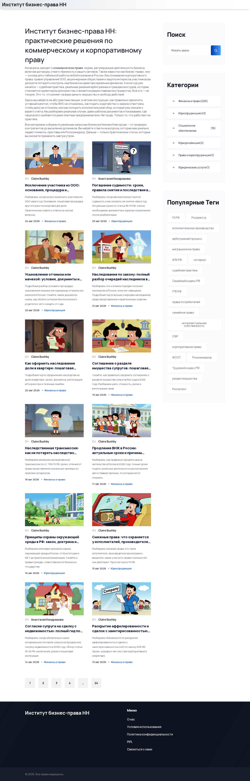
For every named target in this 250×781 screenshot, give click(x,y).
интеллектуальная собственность (194, 324)
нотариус (200, 260)
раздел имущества (184, 378)
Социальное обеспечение (197, 128)
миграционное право (186, 249)
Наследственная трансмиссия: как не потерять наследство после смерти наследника (52, 450)
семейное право (183, 312)
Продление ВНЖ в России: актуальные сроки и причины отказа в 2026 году (117, 450)
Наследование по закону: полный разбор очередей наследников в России (121, 277)
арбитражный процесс (187, 239)
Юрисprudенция (191, 143)
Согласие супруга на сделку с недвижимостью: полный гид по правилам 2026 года (52, 628)
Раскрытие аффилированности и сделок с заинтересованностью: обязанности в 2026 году (120, 628)
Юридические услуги (194, 167)
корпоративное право (187, 347)
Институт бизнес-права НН (34, 4)
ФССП (176, 357)
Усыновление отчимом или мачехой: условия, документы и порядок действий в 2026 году (52, 277)
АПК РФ (177, 260)
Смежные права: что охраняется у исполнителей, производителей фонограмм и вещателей (121, 539)
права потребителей (186, 302)
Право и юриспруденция (196, 155)
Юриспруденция (192, 113)
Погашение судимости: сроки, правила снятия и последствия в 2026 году (120, 187)
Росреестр (198, 217)
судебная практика (184, 270)
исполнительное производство (193, 228)
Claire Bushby (40, 178)
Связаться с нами (139, 749)
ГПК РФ (176, 291)
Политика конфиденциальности (150, 734)
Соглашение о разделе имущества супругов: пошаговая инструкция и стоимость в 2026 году (120, 366)
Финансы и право (193, 101)
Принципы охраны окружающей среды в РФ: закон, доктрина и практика (52, 539)
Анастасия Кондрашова (114, 178)
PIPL (130, 742)
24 (96, 683)
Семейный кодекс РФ (186, 281)
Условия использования (144, 727)
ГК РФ (176, 217)
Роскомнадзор (202, 357)
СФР (175, 336)
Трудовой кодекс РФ (185, 368)
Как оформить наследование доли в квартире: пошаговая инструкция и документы (50, 366)
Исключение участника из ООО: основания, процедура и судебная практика (52, 187)
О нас (131, 719)
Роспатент (179, 389)
